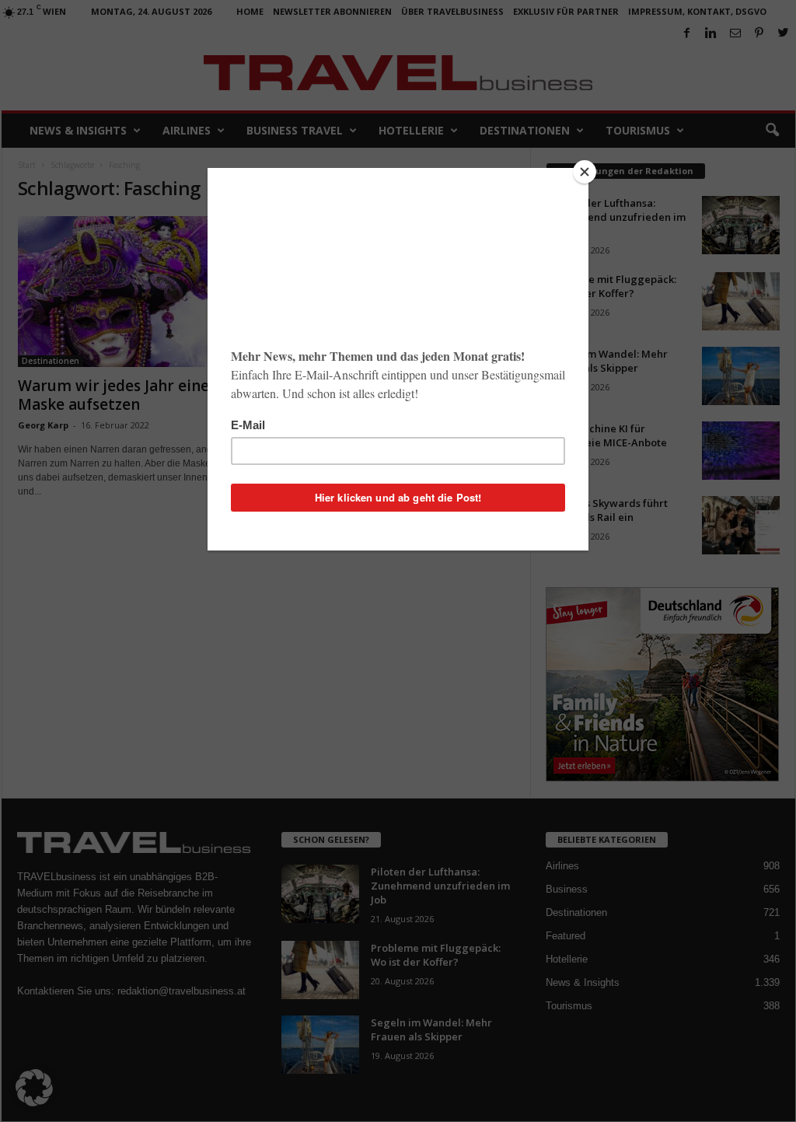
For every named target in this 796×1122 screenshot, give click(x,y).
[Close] (584, 172)
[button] (34, 1088)
